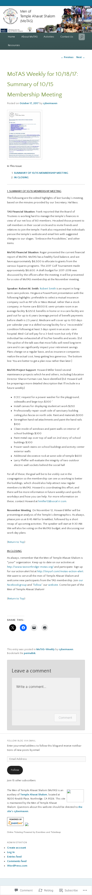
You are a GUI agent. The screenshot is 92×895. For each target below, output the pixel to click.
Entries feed (14, 856)
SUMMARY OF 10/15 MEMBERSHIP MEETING (41, 172)
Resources (14, 45)
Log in (11, 852)
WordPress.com (17, 865)
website (53, 584)
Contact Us (66, 36)
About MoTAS (29, 36)
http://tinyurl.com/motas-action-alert (60, 571)
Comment (65, 717)
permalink (30, 653)
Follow (15, 770)
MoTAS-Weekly (45, 649)
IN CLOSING (21, 177)
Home (11, 36)
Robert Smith (48, 288)
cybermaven (50, 103)
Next (80, 57)
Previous (67, 57)
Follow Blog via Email (21, 741)
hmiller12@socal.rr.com (52, 501)
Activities (49, 36)
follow (38, 584)
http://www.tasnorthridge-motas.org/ (30, 566)
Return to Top (16, 541)
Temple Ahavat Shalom (33, 794)
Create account (16, 847)
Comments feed (17, 861)
